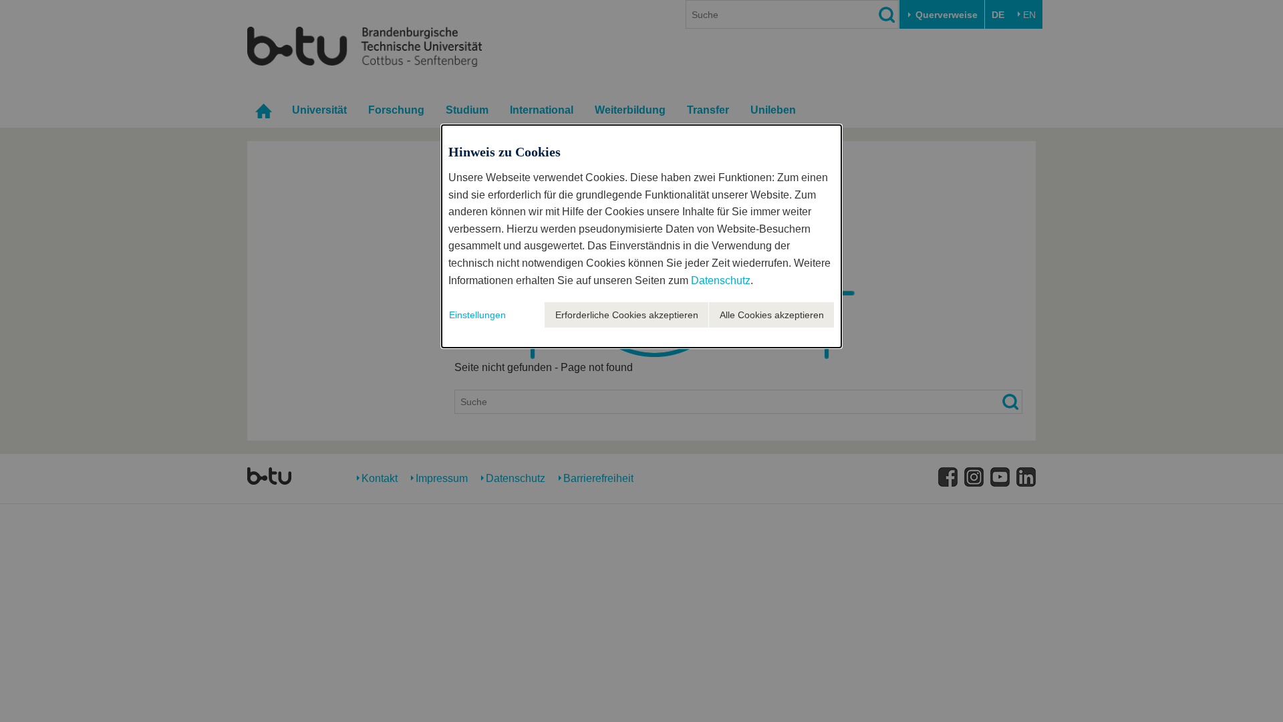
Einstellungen (477, 315)
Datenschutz (720, 280)
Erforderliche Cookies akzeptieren (626, 315)
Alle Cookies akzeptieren (772, 315)
